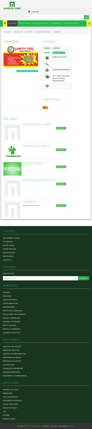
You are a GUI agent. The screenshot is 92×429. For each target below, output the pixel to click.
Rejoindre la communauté (15, 376)
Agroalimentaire (43, 32)
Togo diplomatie (10, 397)
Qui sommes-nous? (11, 238)
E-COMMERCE (56, 23)
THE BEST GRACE (32, 163)
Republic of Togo (10, 389)
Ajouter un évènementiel (14, 354)
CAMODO (11, 41)
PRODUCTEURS (25, 23)
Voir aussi (10, 118)
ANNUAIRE (12, 23)
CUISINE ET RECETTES (11, 332)
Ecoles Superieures (11, 318)
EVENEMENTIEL (9, 307)
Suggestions (8, 365)
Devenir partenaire (11, 372)
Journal (6, 292)
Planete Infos (9, 419)
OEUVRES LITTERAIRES (12, 321)
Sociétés (29, 32)
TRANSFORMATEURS (40, 23)
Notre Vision (8, 245)
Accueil (8, 32)
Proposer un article (12, 357)
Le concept (8, 241)
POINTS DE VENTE (10, 300)
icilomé (6, 415)
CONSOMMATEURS (71, 23)
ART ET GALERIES (9, 325)
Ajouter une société (12, 346)
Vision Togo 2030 (10, 404)
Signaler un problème (13, 368)
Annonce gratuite (11, 350)
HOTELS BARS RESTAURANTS (14, 314)
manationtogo (10, 408)
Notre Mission (9, 249)
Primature (7, 393)
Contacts (49, 41)
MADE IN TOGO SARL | (33, 426)
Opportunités (9, 252)
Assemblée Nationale (12, 400)
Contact (72, 426)
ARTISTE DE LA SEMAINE (12, 311)
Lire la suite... (61, 128)
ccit (4, 411)
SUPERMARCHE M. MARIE (37, 125)
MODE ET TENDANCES (12, 329)
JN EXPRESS (29, 202)
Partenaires (8, 256)
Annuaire (18, 32)
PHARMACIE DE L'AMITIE (36, 146)
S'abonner (83, 278)
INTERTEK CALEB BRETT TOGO (40, 180)
